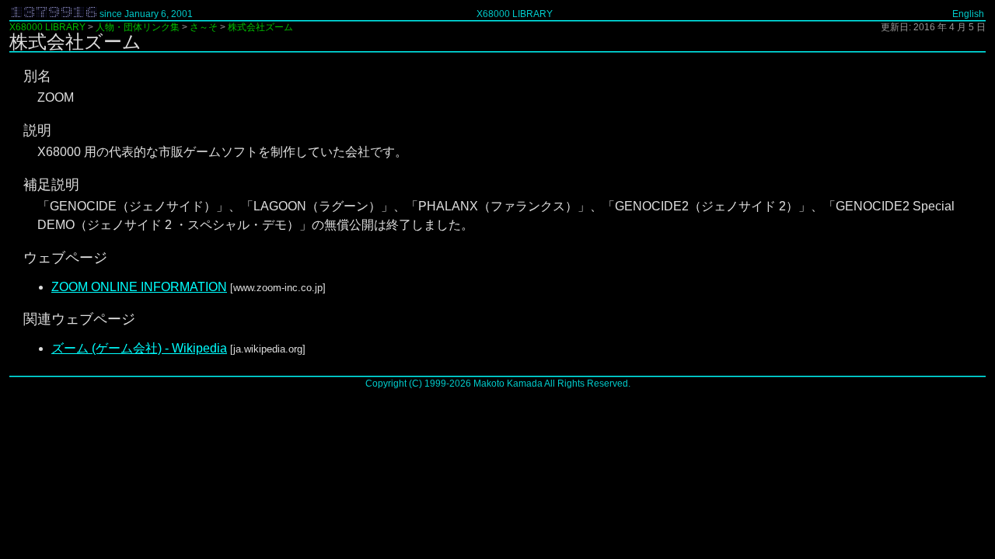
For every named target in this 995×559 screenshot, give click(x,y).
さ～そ (204, 27)
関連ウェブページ (79, 319)
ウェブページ (65, 258)
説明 (37, 130)
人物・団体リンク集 (138, 27)
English (968, 14)
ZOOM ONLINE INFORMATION (139, 286)
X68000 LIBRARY (515, 14)
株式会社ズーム (260, 27)
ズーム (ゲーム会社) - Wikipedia (139, 348)
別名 (37, 76)
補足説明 (51, 185)
